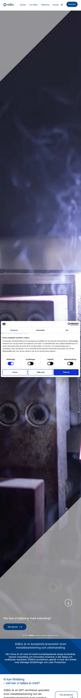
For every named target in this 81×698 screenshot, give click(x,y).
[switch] (31, 363)
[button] (25, 635)
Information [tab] (40, 330)
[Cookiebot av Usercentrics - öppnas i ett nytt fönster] (69, 324)
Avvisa (14, 372)
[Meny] (62, 4)
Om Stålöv (33, 5)
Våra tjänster (13, 627)
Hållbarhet (45, 5)
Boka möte (72, 4)
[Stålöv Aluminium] (9, 4)
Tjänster (23, 5)
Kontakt (56, 5)
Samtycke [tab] (14, 330)
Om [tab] (67, 330)
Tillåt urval (40, 372)
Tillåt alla (66, 372)
